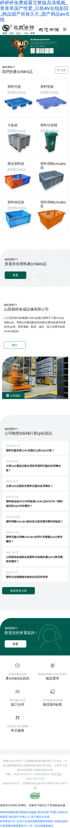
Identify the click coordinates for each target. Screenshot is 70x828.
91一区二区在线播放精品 (38, 825)
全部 (63, 70)
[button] (65, 29)
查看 (15, 275)
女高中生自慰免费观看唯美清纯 (34, 821)
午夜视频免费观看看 (12, 825)
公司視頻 (14, 395)
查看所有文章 (18, 590)
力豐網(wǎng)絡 (31, 783)
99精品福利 (61, 821)
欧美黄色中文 (8, 821)
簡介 (15, 345)
